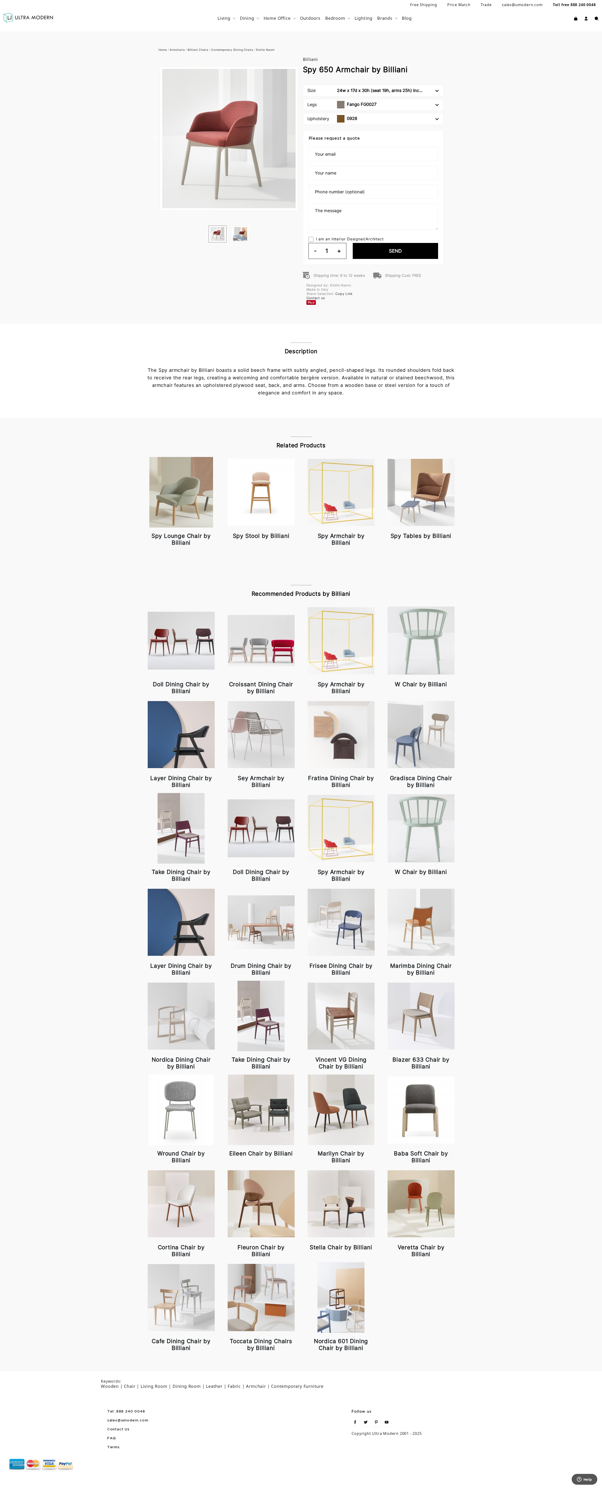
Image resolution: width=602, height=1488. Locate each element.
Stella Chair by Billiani (341, 1247)
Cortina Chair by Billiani (181, 1251)
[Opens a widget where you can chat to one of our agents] (584, 1480)
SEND (395, 251)
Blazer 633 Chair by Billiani (420, 1063)
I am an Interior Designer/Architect (350, 239)
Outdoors (310, 18)
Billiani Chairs (198, 50)
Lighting (363, 18)
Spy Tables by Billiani (421, 535)
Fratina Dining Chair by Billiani (341, 781)
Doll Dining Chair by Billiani (181, 687)
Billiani (310, 59)
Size (365, 90)
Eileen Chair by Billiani (261, 1153)
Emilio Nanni (265, 50)
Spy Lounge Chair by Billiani (181, 539)
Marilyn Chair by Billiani (341, 1157)
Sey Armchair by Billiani (261, 781)
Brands (384, 18)
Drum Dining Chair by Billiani (261, 969)
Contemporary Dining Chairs (232, 50)
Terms (113, 1447)
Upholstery (332, 118)
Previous (155, 138)
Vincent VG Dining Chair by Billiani (341, 1063)
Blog (407, 18)
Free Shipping (423, 4)
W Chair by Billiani (421, 684)
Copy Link (343, 294)
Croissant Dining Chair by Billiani (261, 687)
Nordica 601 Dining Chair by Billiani (341, 1344)
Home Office (277, 18)
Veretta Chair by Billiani (421, 1251)
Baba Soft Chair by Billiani (421, 1157)
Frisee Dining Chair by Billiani (341, 969)
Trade (486, 4)
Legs (341, 104)
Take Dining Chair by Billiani (181, 875)
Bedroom (335, 18)
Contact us (315, 298)
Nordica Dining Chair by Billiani (181, 1063)
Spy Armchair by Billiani (341, 539)
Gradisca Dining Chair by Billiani (421, 781)
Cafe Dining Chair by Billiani (181, 1344)
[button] (586, 18)
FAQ (111, 1438)
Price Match (459, 4)
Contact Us (118, 1429)
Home (162, 50)
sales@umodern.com (522, 4)
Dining (247, 18)
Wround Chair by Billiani (181, 1157)
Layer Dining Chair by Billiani (181, 781)
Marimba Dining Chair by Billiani (421, 969)
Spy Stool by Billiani (261, 535)
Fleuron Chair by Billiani (261, 1251)
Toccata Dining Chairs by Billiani (261, 1344)
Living (224, 18)
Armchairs (177, 50)
